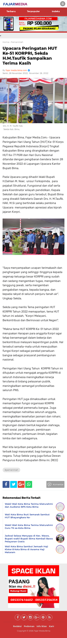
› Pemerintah (16, 42)
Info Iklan (42, 626)
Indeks (56, 11)
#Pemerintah (11, 470)
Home (6, 42)
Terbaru (11, 11)
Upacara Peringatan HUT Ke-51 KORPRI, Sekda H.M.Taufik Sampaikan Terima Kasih (30, 55)
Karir (51, 626)
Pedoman (29, 626)
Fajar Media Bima (42, 631)
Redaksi (17, 626)
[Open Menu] (62, 3)
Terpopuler (33, 11)
